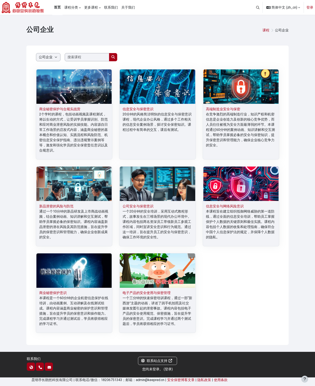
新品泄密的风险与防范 (56, 206)
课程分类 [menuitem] (71, 7)
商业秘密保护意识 (53, 293)
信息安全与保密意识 (138, 109)
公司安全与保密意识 (138, 206)
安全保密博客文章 (181, 380)
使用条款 (221, 380)
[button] (258, 7)
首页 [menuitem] (57, 7)
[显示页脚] (304, 379)
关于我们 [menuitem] (128, 7)
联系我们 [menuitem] (111, 7)
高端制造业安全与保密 (223, 109)
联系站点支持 (157, 361)
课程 (265, 30)
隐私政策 (204, 380)
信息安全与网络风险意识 (225, 206)
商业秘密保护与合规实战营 (59, 109)
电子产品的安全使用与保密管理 (147, 293)
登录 (309, 7)
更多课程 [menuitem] (91, 7)
